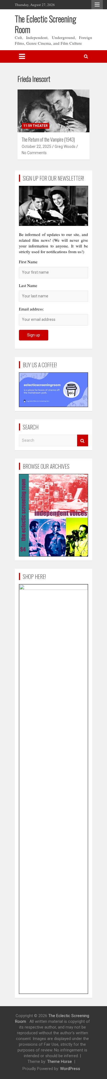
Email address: (31, 309)
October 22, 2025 (36, 146)
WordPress (70, 1068)
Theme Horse (59, 1061)
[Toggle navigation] (22, 56)
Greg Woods (65, 146)
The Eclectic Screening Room (45, 24)
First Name (28, 261)
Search (82, 440)
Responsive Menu (97, 4)
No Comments (34, 153)
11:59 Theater (35, 126)
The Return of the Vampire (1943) (48, 139)
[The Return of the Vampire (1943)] (53, 110)
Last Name (28, 285)
